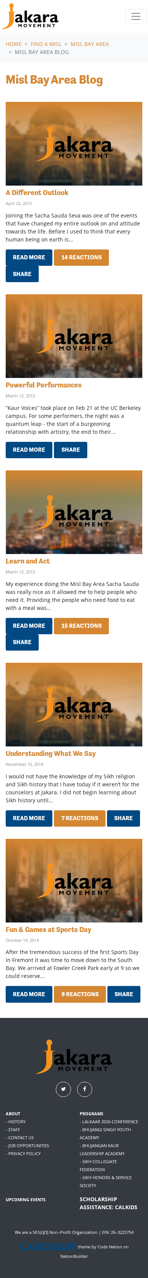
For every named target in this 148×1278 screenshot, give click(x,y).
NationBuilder (74, 1256)
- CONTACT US (20, 1137)
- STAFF (13, 1129)
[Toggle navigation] (135, 16)
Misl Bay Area (90, 44)
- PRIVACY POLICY (23, 1153)
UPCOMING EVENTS (26, 1199)
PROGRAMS (91, 1113)
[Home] (30, 16)
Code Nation (110, 1247)
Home (14, 44)
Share (22, 274)
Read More (29, 257)
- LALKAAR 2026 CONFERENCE (109, 1121)
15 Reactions (81, 625)
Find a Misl (46, 44)
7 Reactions (79, 818)
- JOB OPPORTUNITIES (27, 1145)
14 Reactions (81, 257)
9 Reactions (80, 994)
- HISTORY (15, 1121)
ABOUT (13, 1113)
